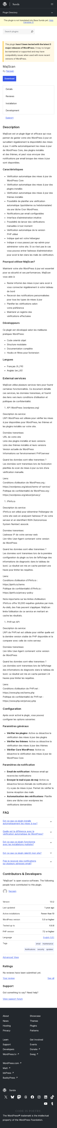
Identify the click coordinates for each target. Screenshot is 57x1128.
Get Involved (36, 1039)
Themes (34, 1021)
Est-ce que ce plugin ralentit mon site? (22, 853)
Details (9, 89)
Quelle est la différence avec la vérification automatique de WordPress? (23, 832)
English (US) (48, 937)
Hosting (7, 1025)
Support (10, 117)
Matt (7, 1068)
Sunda (12, 1090)
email (38, 944)
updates (49, 949)
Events (33, 1044)
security (40, 949)
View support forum (13, 998)
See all (51, 978)
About (6, 1016)
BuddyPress (10, 1077)
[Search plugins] (32, 31)
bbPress (8, 1073)
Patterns (34, 1030)
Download (9, 78)
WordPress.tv (11, 1054)
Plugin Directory (10, 12)
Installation (11, 103)
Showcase (35, 1016)
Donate (35, 1049)
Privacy (6, 1030)
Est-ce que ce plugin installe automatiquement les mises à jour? (20, 822)
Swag (34, 1054)
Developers (8, 1049)
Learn (5, 1039)
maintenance (48, 944)
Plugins (33, 1025)
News (6, 1021)
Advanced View (11, 957)
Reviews (10, 96)
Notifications (30, 949)
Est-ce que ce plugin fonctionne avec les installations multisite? (19, 843)
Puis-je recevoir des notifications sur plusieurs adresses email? (19, 862)
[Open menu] (52, 4)
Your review (9, 978)
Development (12, 110)
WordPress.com (12, 1063)
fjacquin (10, 71)
